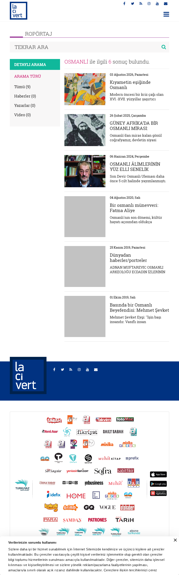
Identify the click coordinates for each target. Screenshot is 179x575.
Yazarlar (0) (24, 105)
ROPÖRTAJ (38, 33)
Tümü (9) (22, 87)
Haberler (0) (25, 96)
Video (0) (22, 115)
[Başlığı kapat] (175, 540)
